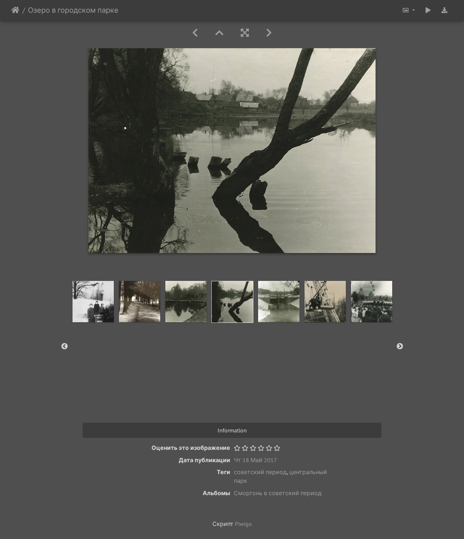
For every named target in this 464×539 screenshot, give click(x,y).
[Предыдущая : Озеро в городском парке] (195, 33)
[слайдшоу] (428, 10)
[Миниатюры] (219, 33)
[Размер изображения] (408, 10)
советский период (260, 472)
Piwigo (243, 523)
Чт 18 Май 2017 (255, 460)
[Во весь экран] (244, 33)
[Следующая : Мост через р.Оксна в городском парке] (269, 33)
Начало (15, 10)
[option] (93, 301)
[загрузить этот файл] (444, 10)
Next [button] (399, 346)
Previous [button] (64, 346)
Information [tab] (232, 430)
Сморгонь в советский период (278, 493)
